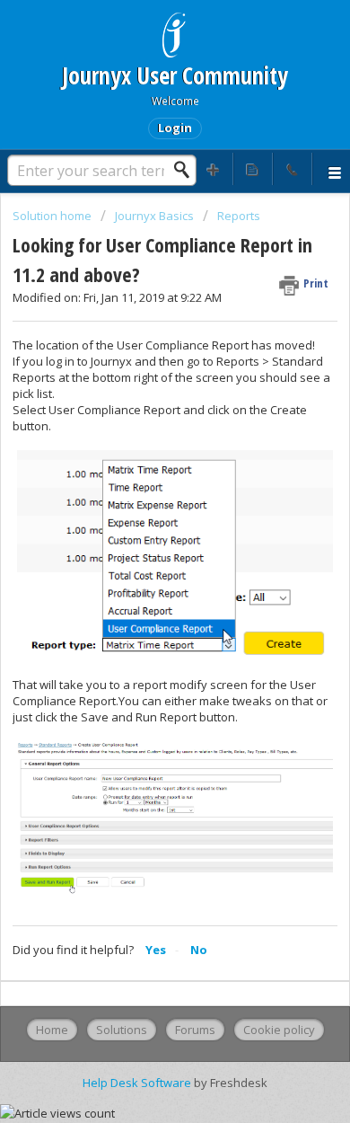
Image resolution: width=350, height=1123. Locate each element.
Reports (238, 216)
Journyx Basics (154, 216)
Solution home (53, 216)
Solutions (121, 1029)
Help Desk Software (138, 1082)
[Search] (186, 170)
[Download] (141, 552)
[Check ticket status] (253, 169)
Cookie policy (279, 1029)
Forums (195, 1029)
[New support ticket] (213, 169)
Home (52, 1029)
